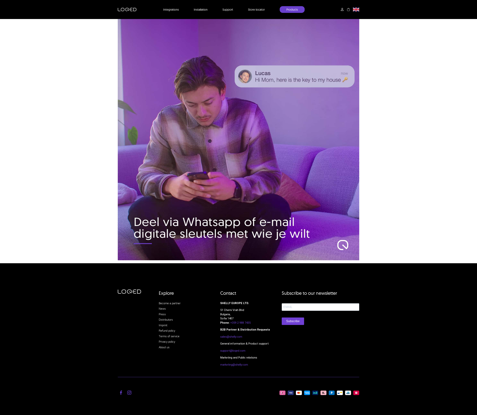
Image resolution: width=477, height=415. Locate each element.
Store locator (256, 9)
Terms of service (169, 336)
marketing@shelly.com (234, 364)
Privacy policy (167, 341)
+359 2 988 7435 (240, 322)
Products (292, 9)
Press (162, 314)
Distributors (166, 319)
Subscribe (293, 321)
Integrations (171, 9)
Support (227, 9)
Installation (201, 9)
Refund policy (167, 330)
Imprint (163, 325)
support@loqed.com (232, 350)
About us (164, 347)
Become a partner (170, 303)
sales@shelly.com (231, 336)
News (162, 308)
